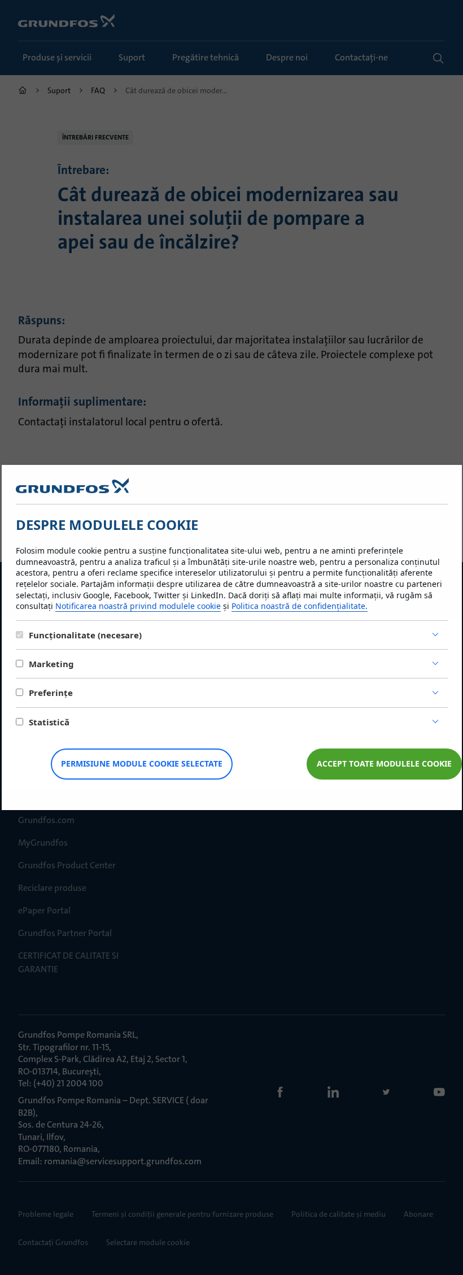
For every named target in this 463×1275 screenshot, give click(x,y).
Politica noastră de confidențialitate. (299, 605)
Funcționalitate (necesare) (85, 635)
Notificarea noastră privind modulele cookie (138, 605)
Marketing (51, 663)
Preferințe (51, 692)
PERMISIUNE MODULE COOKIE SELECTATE (141, 763)
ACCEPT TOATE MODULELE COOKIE (384, 763)
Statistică (49, 722)
